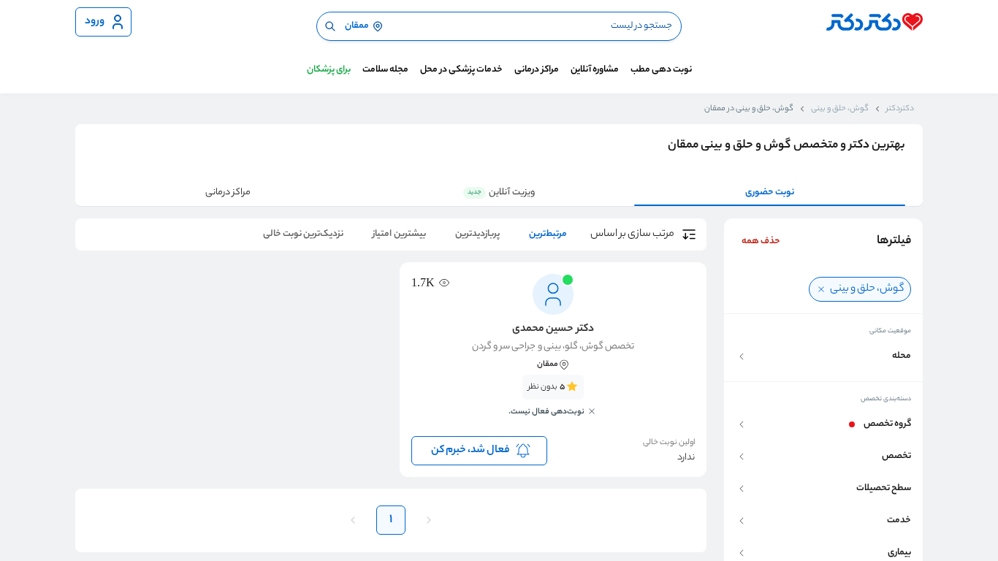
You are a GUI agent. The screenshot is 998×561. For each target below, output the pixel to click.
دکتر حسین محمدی (552, 329)
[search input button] (330, 26)
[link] (553, 404)
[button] (823, 356)
